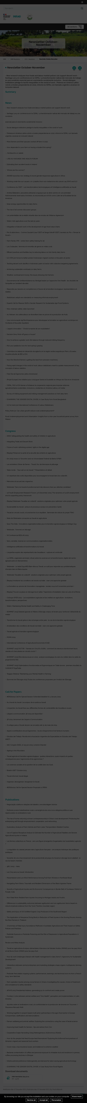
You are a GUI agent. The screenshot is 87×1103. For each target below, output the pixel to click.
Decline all (31, 1100)
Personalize (56, 1100)
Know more (77, 1097)
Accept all (43, 1100)
